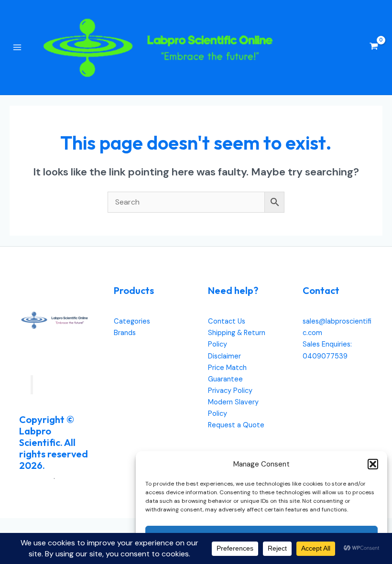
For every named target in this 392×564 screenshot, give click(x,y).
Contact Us (226, 321)
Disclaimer (224, 356)
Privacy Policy (230, 390)
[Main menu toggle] (17, 47)
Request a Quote (236, 425)
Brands (125, 332)
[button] (373, 464)
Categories (132, 321)
